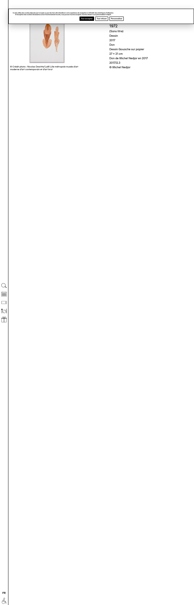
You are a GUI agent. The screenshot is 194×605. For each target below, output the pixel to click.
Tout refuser (102, 19)
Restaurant (4, 311)
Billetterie (4, 302)
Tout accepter (87, 19)
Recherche (4, 285)
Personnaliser (116, 19)
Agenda (4, 294)
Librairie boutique (4, 319)
